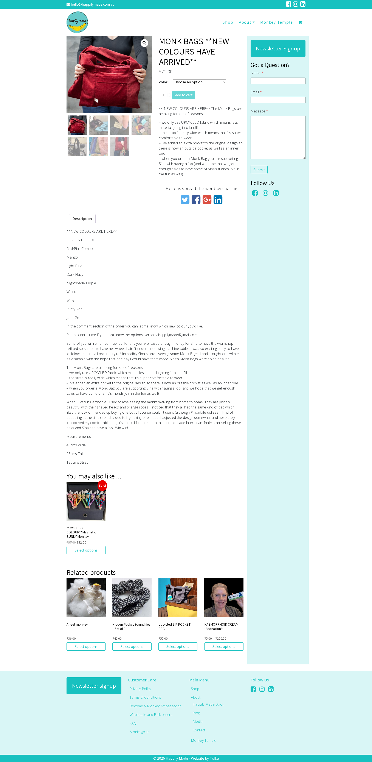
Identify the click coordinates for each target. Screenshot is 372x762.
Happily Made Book (208, 704)
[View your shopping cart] (300, 22)
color (163, 82)
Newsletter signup (94, 685)
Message (259, 111)
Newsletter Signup (278, 48)
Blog (196, 713)
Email (256, 92)
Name (257, 72)
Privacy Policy (140, 688)
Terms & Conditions (145, 697)
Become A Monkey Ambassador (155, 706)
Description (82, 218)
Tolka (214, 758)
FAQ (133, 723)
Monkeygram (140, 731)
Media (198, 721)
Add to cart (183, 95)
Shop (227, 22)
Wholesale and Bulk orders (151, 714)
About (245, 22)
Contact (199, 730)
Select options (86, 550)
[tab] (82, 218)
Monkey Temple (276, 22)
